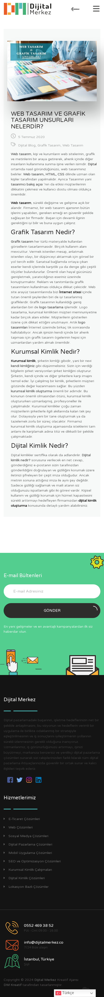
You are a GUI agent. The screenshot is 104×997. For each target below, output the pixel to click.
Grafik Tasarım (48, 145)
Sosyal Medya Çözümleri (28, 836)
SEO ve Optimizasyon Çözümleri (34, 861)
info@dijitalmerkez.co (43, 942)
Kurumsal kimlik (23, 361)
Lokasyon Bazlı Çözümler (28, 887)
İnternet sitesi (70, 292)
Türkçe (67, 993)
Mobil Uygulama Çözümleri (30, 853)
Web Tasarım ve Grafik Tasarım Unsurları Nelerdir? (48, 120)
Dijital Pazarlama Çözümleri (30, 844)
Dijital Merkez (45, 980)
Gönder (52, 610)
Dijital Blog (27, 145)
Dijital (92, 164)
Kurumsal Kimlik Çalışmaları (30, 870)
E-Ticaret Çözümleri (24, 819)
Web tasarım (21, 203)
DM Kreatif (13, 985)
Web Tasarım (72, 145)
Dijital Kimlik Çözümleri (26, 878)
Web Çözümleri (20, 827)
